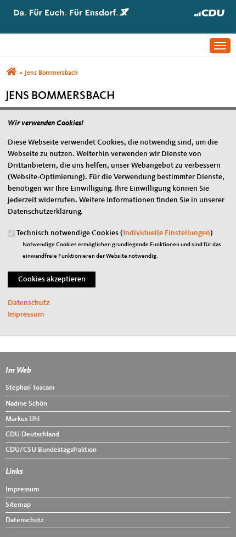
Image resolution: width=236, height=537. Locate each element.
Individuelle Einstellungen (166, 233)
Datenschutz (28, 303)
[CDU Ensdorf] (11, 73)
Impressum (26, 314)
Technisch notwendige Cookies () (114, 233)
